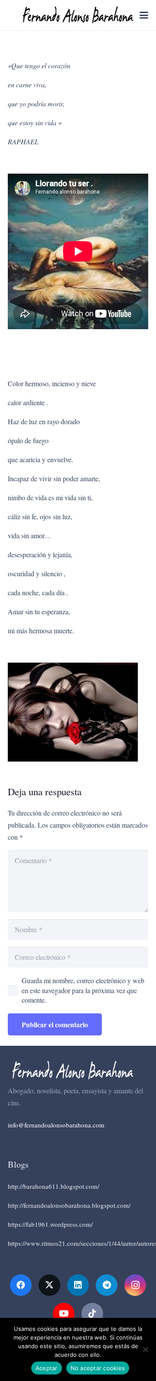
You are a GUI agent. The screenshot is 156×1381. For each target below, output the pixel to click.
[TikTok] (92, 1313)
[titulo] (78, 15)
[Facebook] (21, 1285)
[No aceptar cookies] (145, 1349)
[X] (49, 1285)
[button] (144, 15)
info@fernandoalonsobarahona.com (56, 1125)
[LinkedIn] (78, 1285)
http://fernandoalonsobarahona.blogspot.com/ (69, 1205)
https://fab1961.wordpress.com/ (50, 1224)
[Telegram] (106, 1285)
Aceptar (47, 1368)
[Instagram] (135, 1285)
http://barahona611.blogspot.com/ (53, 1186)
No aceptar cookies (98, 1368)
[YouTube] (64, 1313)
